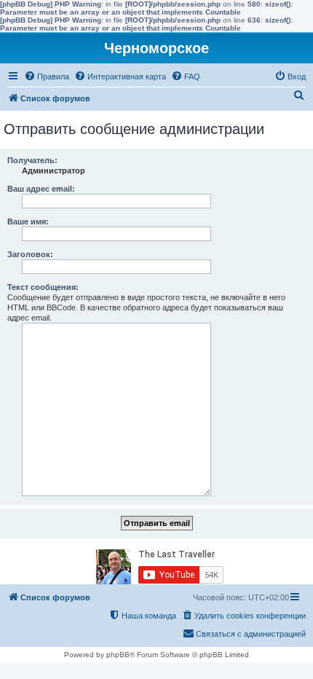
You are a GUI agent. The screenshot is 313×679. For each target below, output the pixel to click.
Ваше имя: (28, 221)
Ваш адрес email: (41, 188)
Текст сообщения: (43, 287)
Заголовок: (30, 254)
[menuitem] (46, 76)
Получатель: (32, 160)
